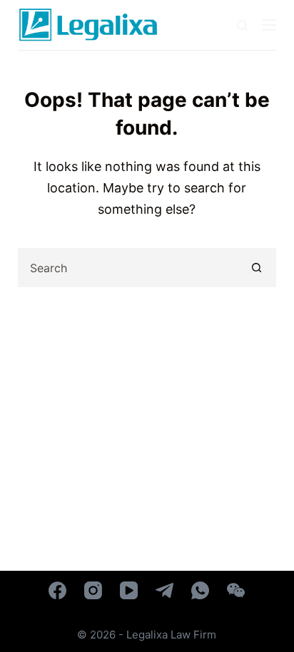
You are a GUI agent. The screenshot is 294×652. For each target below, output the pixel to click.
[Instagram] (93, 590)
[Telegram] (164, 590)
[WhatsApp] (200, 590)
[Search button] (256, 267)
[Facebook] (57, 590)
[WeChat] (236, 590)
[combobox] (129, 267)
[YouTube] (129, 590)
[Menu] (269, 25)
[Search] (242, 25)
